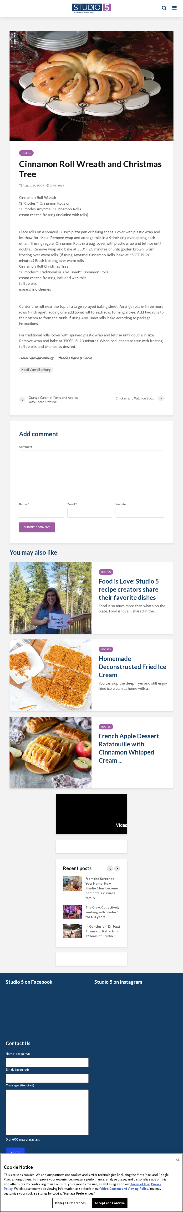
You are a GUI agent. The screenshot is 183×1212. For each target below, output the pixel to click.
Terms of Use (140, 1184)
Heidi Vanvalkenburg (36, 369)
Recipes (26, 152)
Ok (177, 1159)
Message (20, 1085)
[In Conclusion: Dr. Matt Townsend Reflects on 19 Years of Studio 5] (72, 931)
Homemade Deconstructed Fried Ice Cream (132, 667)
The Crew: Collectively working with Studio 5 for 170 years (103, 912)
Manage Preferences (70, 1203)
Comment (25, 446)
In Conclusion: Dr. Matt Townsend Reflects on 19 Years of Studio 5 (103, 931)
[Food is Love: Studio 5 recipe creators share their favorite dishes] (51, 597)
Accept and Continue (110, 1203)
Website (121, 504)
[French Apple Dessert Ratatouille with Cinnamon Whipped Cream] (51, 752)
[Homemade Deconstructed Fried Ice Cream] (51, 675)
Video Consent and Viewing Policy (124, 1189)
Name (24, 504)
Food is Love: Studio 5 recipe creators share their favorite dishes (129, 589)
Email (72, 504)
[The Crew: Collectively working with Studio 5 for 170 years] (72, 912)
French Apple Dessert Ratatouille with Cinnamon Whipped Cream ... (129, 748)
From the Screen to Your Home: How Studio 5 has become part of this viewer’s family (102, 888)
